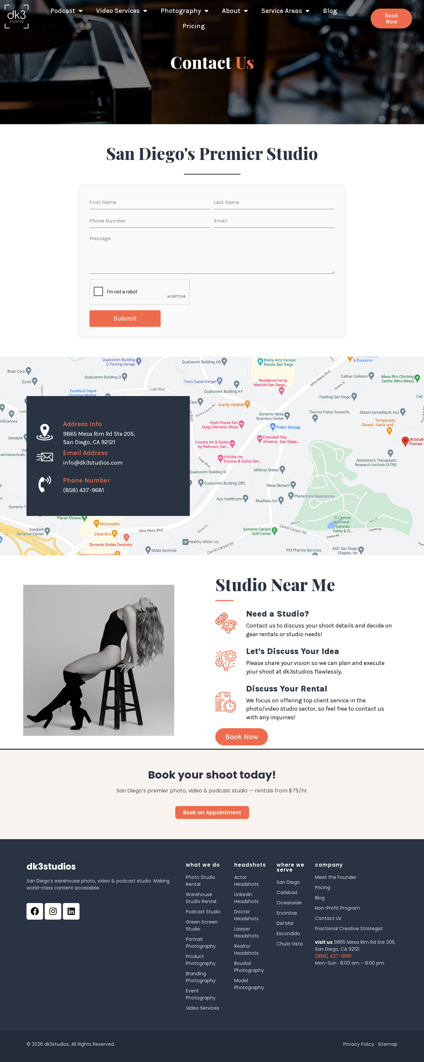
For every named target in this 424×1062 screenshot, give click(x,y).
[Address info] (44, 432)
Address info (82, 424)
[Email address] (44, 457)
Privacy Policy (358, 1044)
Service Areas (281, 11)
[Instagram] (53, 911)
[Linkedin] (71, 911)
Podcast (62, 11)
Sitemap (388, 1044)
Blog (330, 11)
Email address (85, 453)
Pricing (194, 26)
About (231, 11)
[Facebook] (34, 911)
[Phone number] (44, 484)
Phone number (86, 480)
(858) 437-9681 (333, 956)
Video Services (118, 11)
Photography (181, 11)
